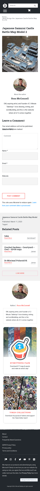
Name (5, 151)
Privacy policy (6, 448)
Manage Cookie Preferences (29, 479)
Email (4, 163)
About (4, 434)
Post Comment (13, 196)
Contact (5, 437)
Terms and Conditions (9, 451)
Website (5, 176)
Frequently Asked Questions (11, 440)
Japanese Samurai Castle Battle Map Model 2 (18, 30)
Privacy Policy (26, 473)
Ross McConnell (23, 305)
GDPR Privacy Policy (9, 445)
